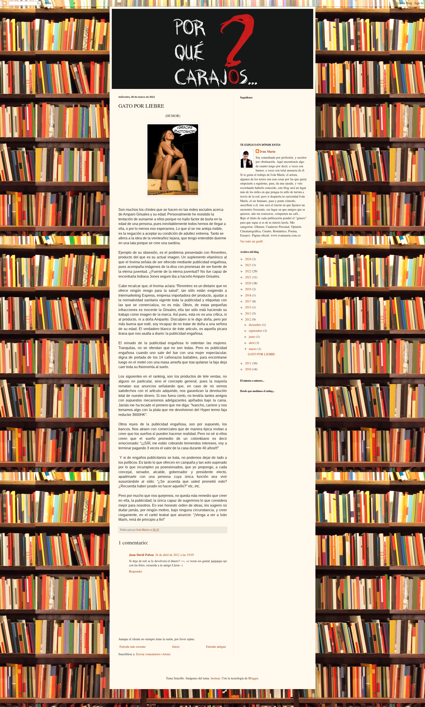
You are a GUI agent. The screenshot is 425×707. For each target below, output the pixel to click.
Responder (135, 571)
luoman (215, 678)
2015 (248, 307)
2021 (248, 277)
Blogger (253, 678)
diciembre (255, 325)
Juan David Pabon (141, 554)
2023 (248, 265)
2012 (248, 319)
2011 (248, 363)
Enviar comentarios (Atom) (153, 654)
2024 (248, 259)
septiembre (256, 331)
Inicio (176, 646)
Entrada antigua (216, 646)
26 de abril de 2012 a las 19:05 (174, 555)
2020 (248, 283)
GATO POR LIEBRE (261, 354)
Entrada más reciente (133, 646)
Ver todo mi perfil (251, 241)
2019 (248, 289)
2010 (248, 369)
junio (252, 336)
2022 (248, 271)
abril (252, 343)
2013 (248, 313)
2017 (248, 301)
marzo (253, 349)
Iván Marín (267, 151)
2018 (248, 295)
